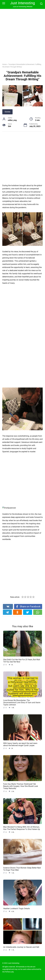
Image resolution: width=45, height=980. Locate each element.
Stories (7, 112)
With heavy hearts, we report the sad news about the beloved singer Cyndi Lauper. (20, 744)
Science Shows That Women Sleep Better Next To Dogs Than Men (22, 869)
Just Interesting (22, 3)
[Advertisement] (22, 37)
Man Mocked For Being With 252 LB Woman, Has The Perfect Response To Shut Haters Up (21, 828)
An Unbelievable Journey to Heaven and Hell (21, 947)
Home (4, 64)
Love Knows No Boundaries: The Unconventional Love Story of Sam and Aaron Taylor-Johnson (21, 702)
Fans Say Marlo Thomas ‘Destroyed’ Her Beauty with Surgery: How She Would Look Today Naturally (20, 786)
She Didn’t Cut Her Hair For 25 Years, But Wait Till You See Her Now (21, 660)
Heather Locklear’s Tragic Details (16, 908)
